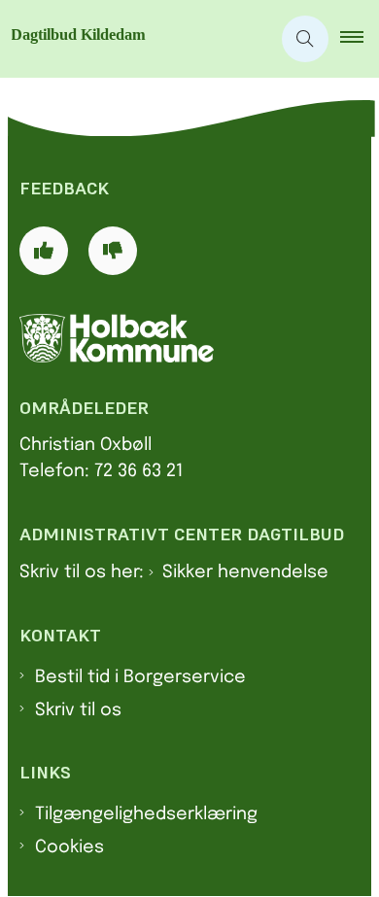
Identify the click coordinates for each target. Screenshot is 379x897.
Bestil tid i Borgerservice (140, 677)
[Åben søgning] (305, 39)
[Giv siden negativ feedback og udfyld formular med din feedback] (112, 250)
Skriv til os (78, 710)
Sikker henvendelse (245, 572)
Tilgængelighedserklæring (146, 814)
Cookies (69, 847)
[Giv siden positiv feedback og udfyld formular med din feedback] (43, 250)
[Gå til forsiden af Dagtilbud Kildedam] (135, 39)
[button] (359, 38)
